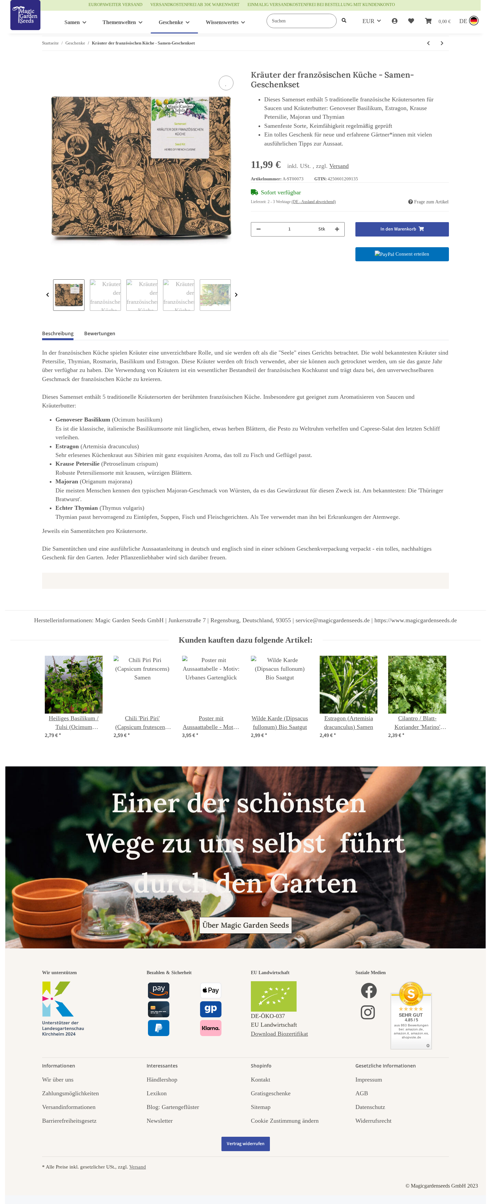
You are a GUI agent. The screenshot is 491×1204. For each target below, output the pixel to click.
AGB (361, 1093)
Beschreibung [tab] (57, 333)
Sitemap (261, 1107)
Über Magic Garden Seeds (245, 925)
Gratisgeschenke (271, 1093)
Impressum (368, 1079)
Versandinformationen (69, 1107)
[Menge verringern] (258, 229)
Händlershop (162, 1079)
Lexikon (157, 1093)
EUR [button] (368, 21)
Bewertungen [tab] (99, 333)
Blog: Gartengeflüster (173, 1107)
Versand (339, 166)
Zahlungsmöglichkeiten (70, 1093)
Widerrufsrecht (373, 1120)
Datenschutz (370, 1107)
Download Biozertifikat (279, 1033)
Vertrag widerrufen (246, 1143)
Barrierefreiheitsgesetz (69, 1120)
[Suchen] (344, 21)
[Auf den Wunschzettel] (226, 83)
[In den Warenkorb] (47, 66)
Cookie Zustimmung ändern (285, 1120)
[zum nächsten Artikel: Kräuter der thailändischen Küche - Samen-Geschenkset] (442, 43)
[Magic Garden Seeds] (25, 22)
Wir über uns (57, 1079)
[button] (394, 21)
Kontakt (260, 1079)
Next (236, 295)
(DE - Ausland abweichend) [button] (314, 201)
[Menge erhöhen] (337, 229)
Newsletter (160, 1120)
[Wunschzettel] (411, 21)
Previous (47, 295)
